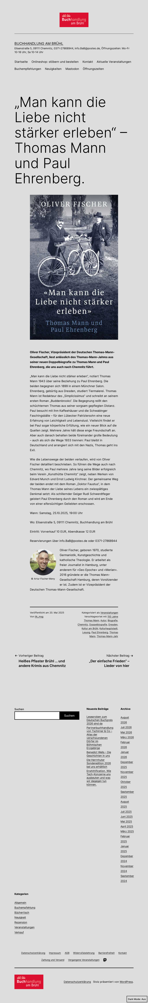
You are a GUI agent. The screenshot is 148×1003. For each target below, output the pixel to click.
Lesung (86, 632)
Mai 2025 (126, 821)
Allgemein (20, 902)
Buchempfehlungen (27, 69)
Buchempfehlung (24, 907)
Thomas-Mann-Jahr (107, 636)
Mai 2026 (126, 732)
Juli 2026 (126, 727)
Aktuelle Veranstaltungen (114, 61)
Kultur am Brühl (90, 628)
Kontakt (88, 61)
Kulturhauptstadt (108, 628)
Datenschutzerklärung (77, 981)
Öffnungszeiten (93, 69)
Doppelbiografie (98, 624)
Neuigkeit (20, 917)
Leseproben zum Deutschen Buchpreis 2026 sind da (100, 720)
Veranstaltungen (109, 612)
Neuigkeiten (53, 69)
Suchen (19, 709)
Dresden (113, 624)
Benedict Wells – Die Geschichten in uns (99, 754)
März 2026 (127, 737)
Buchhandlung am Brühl (38, 43)
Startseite (21, 61)
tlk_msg (39, 616)
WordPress (126, 981)
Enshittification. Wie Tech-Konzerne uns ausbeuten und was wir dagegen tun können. (99, 777)
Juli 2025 (126, 811)
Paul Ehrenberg (99, 632)
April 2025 (127, 826)
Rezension (20, 922)
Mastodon (72, 69)
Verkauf (19, 932)
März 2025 (127, 831)
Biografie (113, 620)
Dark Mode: (134, 999)
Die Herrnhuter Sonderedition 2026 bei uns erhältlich (99, 763)
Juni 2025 (127, 816)
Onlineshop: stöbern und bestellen (55, 61)
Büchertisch (21, 912)
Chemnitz (83, 624)
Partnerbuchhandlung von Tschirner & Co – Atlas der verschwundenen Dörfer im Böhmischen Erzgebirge (100, 738)
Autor (103, 620)
